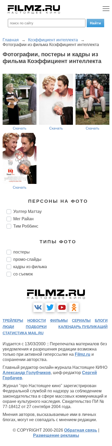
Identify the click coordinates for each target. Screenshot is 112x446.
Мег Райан (23, 219)
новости (36, 320)
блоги (101, 320)
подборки (36, 327)
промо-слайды (27, 259)
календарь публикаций (83, 327)
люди (8, 327)
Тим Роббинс (25, 226)
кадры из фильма (30, 266)
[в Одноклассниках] (74, 307)
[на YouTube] (62, 307)
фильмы (59, 320)
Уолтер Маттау (27, 211)
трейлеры (13, 320)
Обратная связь (80, 430)
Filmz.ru (82, 354)
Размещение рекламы (56, 435)
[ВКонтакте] (38, 307)
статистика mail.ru (23, 333)
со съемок (23, 274)
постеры (21, 252)
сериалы (81, 320)
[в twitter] (50, 307)
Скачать (19, 128)
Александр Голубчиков (27, 372)
